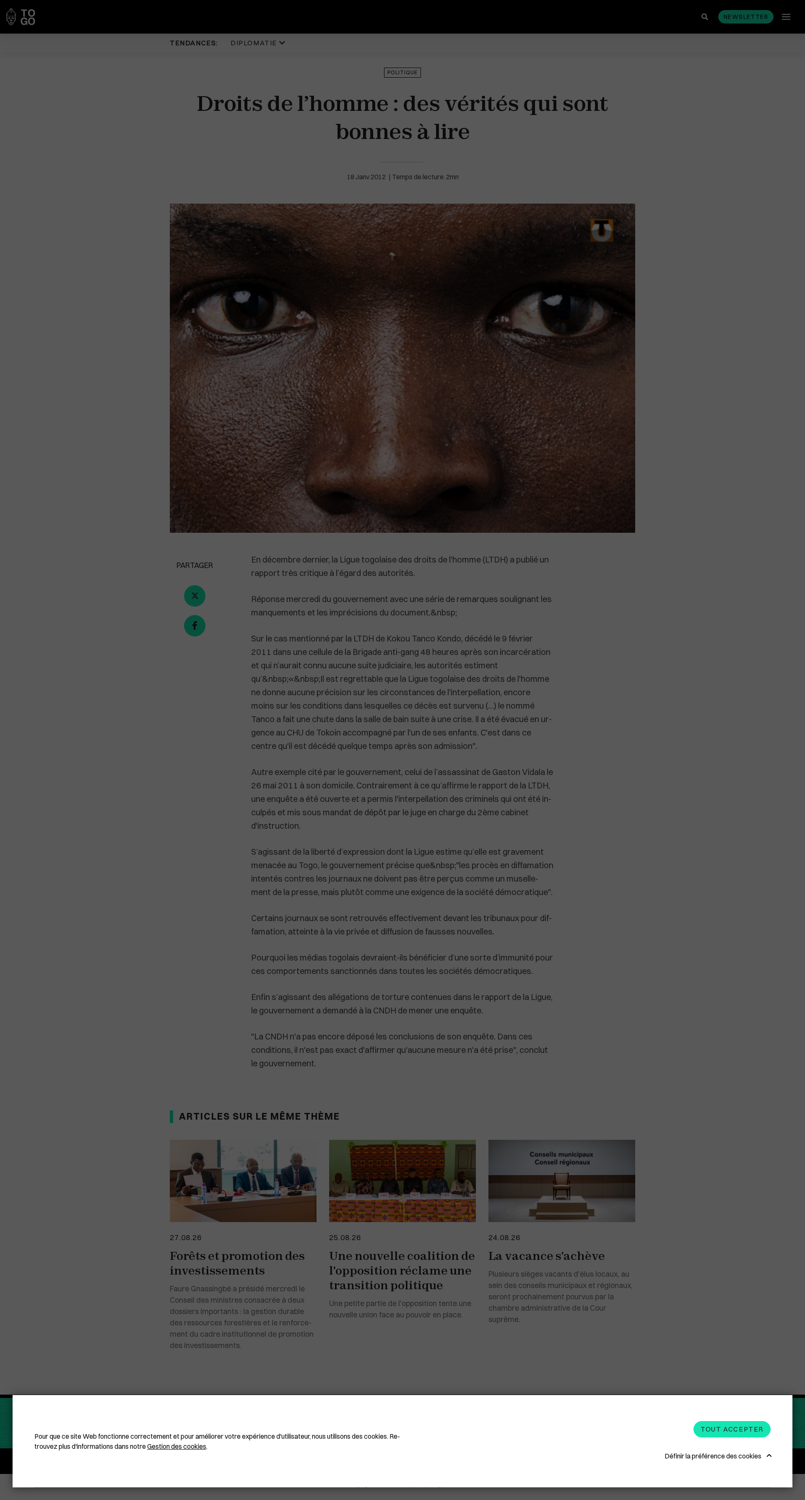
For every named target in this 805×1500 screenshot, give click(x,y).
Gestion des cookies (176, 1446)
